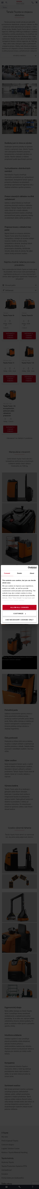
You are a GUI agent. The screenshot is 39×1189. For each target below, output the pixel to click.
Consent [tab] (7, 573)
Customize (18, 613)
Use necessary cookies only (20, 620)
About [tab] (32, 573)
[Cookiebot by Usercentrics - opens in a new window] (28, 567)
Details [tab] (19, 573)
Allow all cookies (19, 607)
